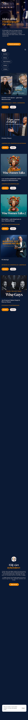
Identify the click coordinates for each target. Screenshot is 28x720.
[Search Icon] (25, 49)
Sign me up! (14, 584)
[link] (5, 2)
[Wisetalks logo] (5, 2)
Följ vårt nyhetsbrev (14, 44)
